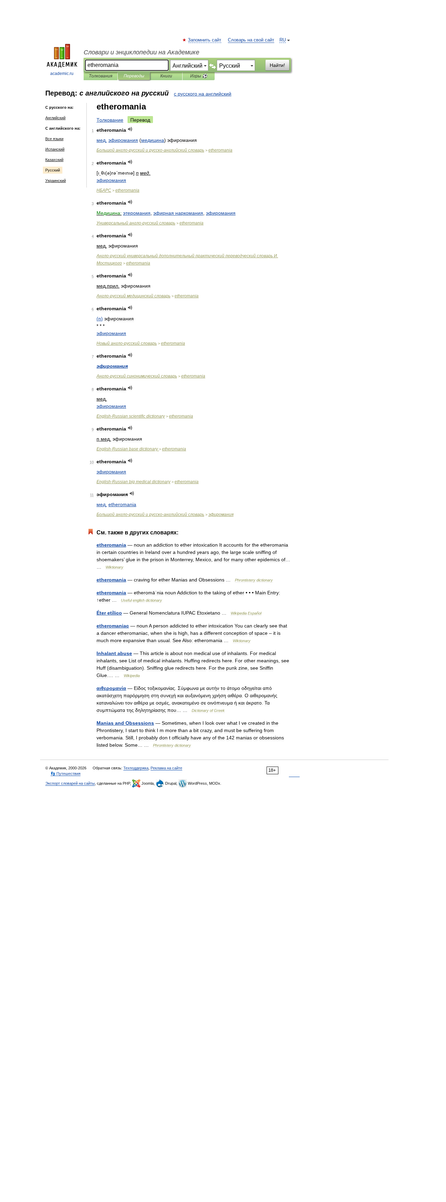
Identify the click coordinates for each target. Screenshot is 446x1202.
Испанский (54, 149)
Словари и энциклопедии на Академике (141, 52)
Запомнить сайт (205, 40)
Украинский (55, 180)
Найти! (277, 65)
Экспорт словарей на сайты (70, 783)
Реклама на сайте (166, 768)
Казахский (54, 160)
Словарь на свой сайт (251, 40)
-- (150, 150)
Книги (166, 76)
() (100, 318)
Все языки (54, 139)
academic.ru (62, 73)
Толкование (110, 120)
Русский (52, 170)
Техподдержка (135, 768)
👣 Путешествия (65, 773)
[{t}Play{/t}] (130, 129)
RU (282, 40)
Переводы (134, 76)
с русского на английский (202, 94)
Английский (55, 118)
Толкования (100, 76)
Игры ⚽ (198, 76)
